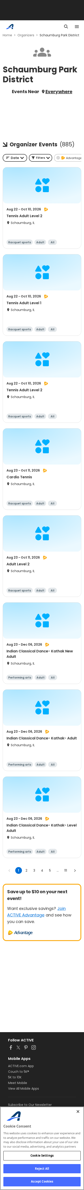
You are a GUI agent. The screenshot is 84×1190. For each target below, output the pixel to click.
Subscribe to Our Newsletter (30, 1105)
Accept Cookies (42, 1181)
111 (65, 870)
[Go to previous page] (9, 870)
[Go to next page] (74, 870)
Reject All (42, 1169)
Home (7, 35)
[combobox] (15, 158)
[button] (40, 158)
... (58, 870)
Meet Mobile (17, 1083)
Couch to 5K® (18, 1071)
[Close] (78, 1111)
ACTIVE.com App (21, 1066)
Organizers (25, 35)
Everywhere (58, 91)
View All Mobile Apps (23, 1088)
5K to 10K (15, 1077)
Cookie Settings (42, 1155)
